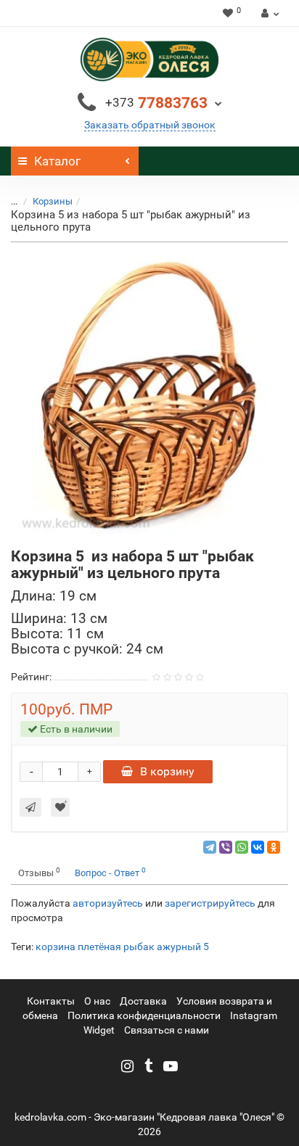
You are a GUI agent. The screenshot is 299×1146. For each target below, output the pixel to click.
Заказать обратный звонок (150, 125)
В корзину (167, 771)
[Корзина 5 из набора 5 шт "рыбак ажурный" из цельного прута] (149, 395)
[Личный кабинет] (268, 13)
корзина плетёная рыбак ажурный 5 (122, 946)
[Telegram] (209, 847)
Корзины (53, 201)
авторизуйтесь (108, 903)
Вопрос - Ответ (110, 872)
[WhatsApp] (241, 847)
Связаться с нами (166, 1030)
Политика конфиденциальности (144, 1015)
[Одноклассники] (273, 847)
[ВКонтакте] (257, 847)
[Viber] (225, 847)
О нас (97, 1001)
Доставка (143, 1001)
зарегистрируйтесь (210, 903)
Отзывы (39, 872)
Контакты (51, 1001)
